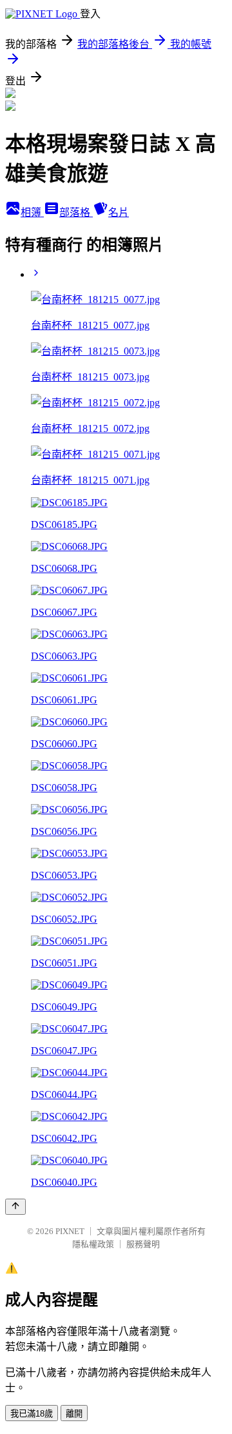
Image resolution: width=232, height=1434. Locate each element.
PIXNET (69, 1231)
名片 (118, 212)
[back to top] (15, 1207)
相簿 (32, 212)
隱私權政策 (93, 1244)
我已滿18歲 (31, 1414)
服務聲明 (143, 1244)
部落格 (76, 212)
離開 (74, 1414)
